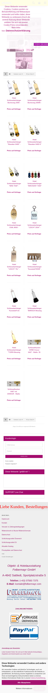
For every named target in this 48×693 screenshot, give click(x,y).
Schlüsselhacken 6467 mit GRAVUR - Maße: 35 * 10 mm (13, 391)
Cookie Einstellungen (7, 556)
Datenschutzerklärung (38, 678)
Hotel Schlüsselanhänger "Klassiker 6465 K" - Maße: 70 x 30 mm (34, 142)
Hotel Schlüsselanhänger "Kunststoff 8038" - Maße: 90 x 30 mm (34, 266)
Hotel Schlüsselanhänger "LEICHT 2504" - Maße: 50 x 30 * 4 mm (34, 225)
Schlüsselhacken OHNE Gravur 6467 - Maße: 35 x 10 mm (34, 350)
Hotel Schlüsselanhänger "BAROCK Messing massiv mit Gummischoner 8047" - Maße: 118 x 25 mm (34, 308)
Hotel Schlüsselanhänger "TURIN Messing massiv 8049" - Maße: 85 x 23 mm (14, 350)
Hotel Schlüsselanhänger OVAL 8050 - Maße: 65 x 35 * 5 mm (14, 225)
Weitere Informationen (24, 688)
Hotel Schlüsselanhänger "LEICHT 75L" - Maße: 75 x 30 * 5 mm (14, 266)
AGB (3, 553)
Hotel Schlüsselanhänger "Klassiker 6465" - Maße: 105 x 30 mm (14, 142)
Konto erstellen (9, 461)
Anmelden (24, 456)
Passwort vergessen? (11, 463)
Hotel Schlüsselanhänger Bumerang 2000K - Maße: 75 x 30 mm (34, 100)
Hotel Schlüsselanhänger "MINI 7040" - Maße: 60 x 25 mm (14, 183)
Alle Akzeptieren (24, 682)
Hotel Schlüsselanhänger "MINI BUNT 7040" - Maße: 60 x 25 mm (34, 183)
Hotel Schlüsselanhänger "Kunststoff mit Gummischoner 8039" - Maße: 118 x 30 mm (14, 308)
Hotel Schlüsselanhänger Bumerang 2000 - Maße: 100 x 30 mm (14, 100)
